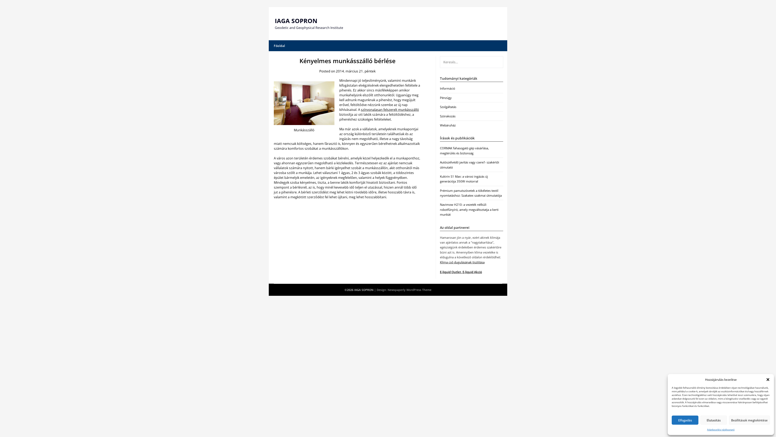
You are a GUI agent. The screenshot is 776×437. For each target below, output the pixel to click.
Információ (447, 88)
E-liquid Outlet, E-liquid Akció (461, 272)
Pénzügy (446, 98)
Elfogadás (685, 420)
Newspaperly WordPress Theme (409, 290)
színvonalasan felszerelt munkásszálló (390, 109)
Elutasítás (714, 420)
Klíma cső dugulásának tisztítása (462, 262)
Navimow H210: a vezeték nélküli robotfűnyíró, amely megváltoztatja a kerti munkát (469, 209)
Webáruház (448, 125)
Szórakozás (447, 116)
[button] (768, 380)
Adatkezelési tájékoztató (721, 429)
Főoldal (279, 46)
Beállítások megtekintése (749, 420)
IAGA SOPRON (296, 21)
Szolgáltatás (448, 107)
